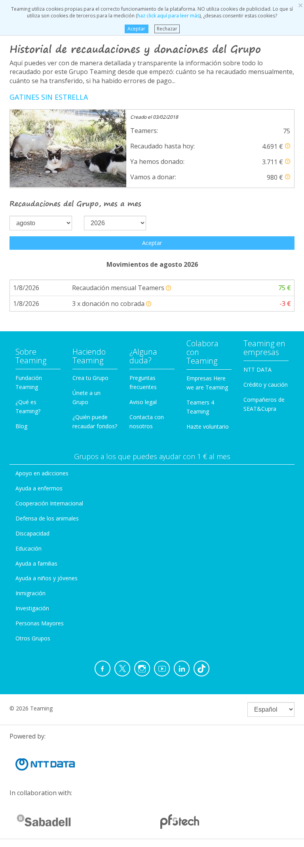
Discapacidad (32, 533)
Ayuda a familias (36, 563)
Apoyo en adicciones (41, 473)
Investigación (32, 608)
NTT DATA (257, 369)
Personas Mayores (39, 623)
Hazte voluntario (207, 426)
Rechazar (167, 28)
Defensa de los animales (47, 518)
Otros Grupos (32, 638)
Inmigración (30, 593)
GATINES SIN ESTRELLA (49, 97)
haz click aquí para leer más (168, 15)
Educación (28, 548)
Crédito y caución (265, 384)
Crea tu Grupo (90, 378)
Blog (21, 426)
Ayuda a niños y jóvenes (46, 578)
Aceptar (136, 28)
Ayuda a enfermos (39, 488)
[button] (287, 145)
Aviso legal (143, 402)
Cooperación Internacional (49, 503)
